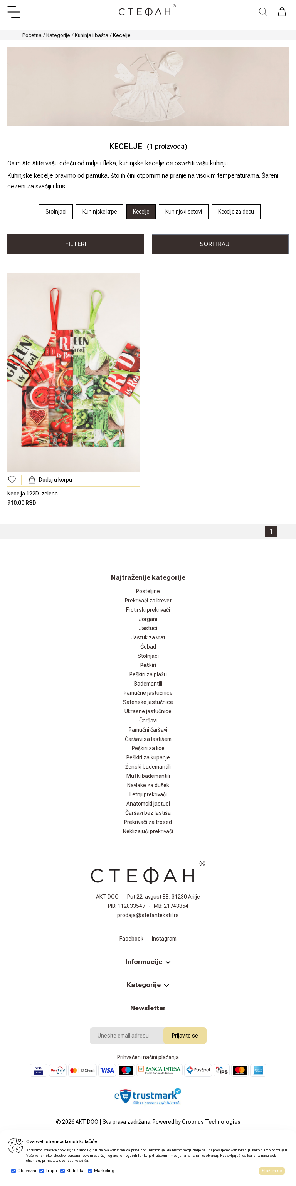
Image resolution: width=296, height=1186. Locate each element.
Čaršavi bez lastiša (148, 813)
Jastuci (148, 628)
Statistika (75, 1170)
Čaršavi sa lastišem (148, 739)
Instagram (164, 939)
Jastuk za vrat (148, 637)
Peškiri (148, 665)
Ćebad (148, 647)
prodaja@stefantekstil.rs (148, 915)
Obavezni (26, 1170)
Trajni (51, 1170)
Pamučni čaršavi (148, 730)
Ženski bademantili (148, 767)
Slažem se (272, 1170)
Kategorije (58, 35)
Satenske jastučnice (148, 702)
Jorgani (148, 619)
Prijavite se (185, 1036)
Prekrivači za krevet (148, 600)
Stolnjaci (148, 656)
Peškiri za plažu (148, 674)
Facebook (131, 939)
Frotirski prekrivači (148, 610)
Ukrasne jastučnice (148, 711)
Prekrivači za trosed (148, 822)
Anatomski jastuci (148, 804)
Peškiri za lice (148, 748)
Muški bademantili (148, 776)
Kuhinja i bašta (91, 35)
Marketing (104, 1170)
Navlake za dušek (148, 785)
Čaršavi (148, 720)
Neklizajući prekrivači (148, 831)
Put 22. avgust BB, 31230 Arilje (163, 897)
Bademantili (148, 684)
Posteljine (148, 591)
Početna (32, 35)
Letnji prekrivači (148, 794)
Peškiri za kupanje (148, 757)
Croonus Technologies (211, 1122)
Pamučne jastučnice (148, 693)
